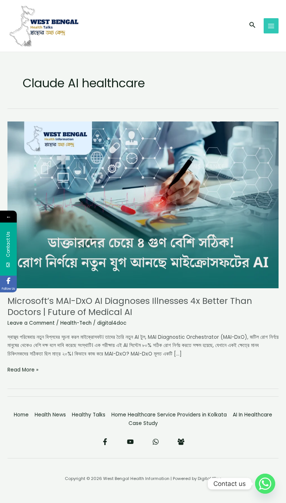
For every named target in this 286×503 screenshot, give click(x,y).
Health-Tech (76, 323)
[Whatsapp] (265, 484)
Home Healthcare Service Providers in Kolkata (169, 414)
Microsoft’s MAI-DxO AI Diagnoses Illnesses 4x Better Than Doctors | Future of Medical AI (129, 306)
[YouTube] (130, 441)
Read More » (22, 369)
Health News (50, 414)
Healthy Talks (88, 414)
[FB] (181, 441)
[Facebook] (105, 441)
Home (21, 414)
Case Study (143, 423)
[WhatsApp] (155, 441)
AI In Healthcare (252, 414)
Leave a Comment (31, 323)
